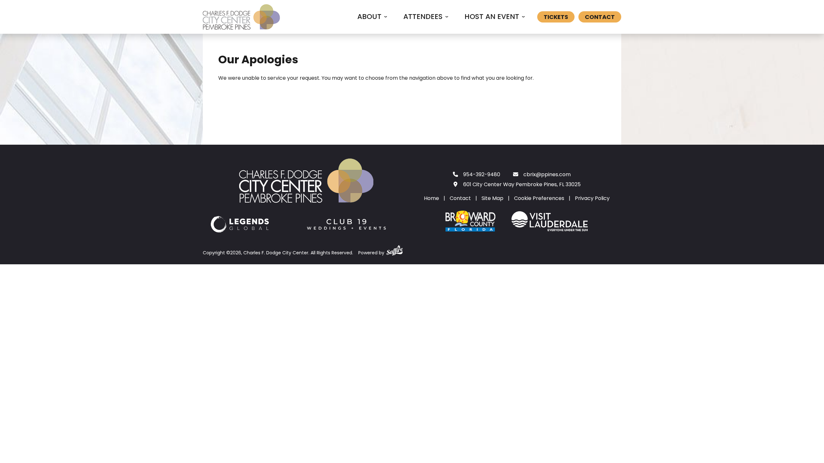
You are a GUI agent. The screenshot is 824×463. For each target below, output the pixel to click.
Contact (460, 198)
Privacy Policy (592, 198)
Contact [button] (600, 17)
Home (431, 198)
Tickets (556, 17)
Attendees (423, 17)
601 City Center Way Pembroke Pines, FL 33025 (522, 184)
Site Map (492, 198)
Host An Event (491, 17)
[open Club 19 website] (346, 225)
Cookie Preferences (539, 198)
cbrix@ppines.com (547, 174)
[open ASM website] (240, 225)
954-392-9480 (481, 174)
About (369, 17)
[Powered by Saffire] (395, 249)
